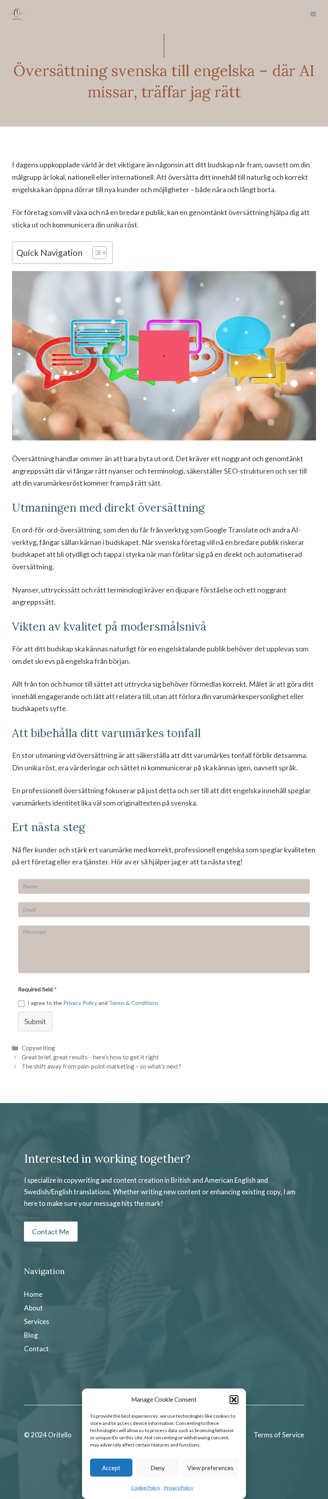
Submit (35, 1021)
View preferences (210, 1467)
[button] (234, 1400)
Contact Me (51, 1231)
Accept (111, 1467)
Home (33, 1294)
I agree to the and (93, 1002)
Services (36, 1321)
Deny (157, 1467)
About (33, 1308)
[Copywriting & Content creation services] (16, 14)
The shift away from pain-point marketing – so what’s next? (101, 1066)
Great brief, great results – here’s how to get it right (90, 1057)
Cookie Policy (145, 1488)
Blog (31, 1335)
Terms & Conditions (134, 1002)
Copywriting (38, 1047)
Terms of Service (279, 1435)
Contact (36, 1348)
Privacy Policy (178, 1488)
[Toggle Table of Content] (95, 252)
